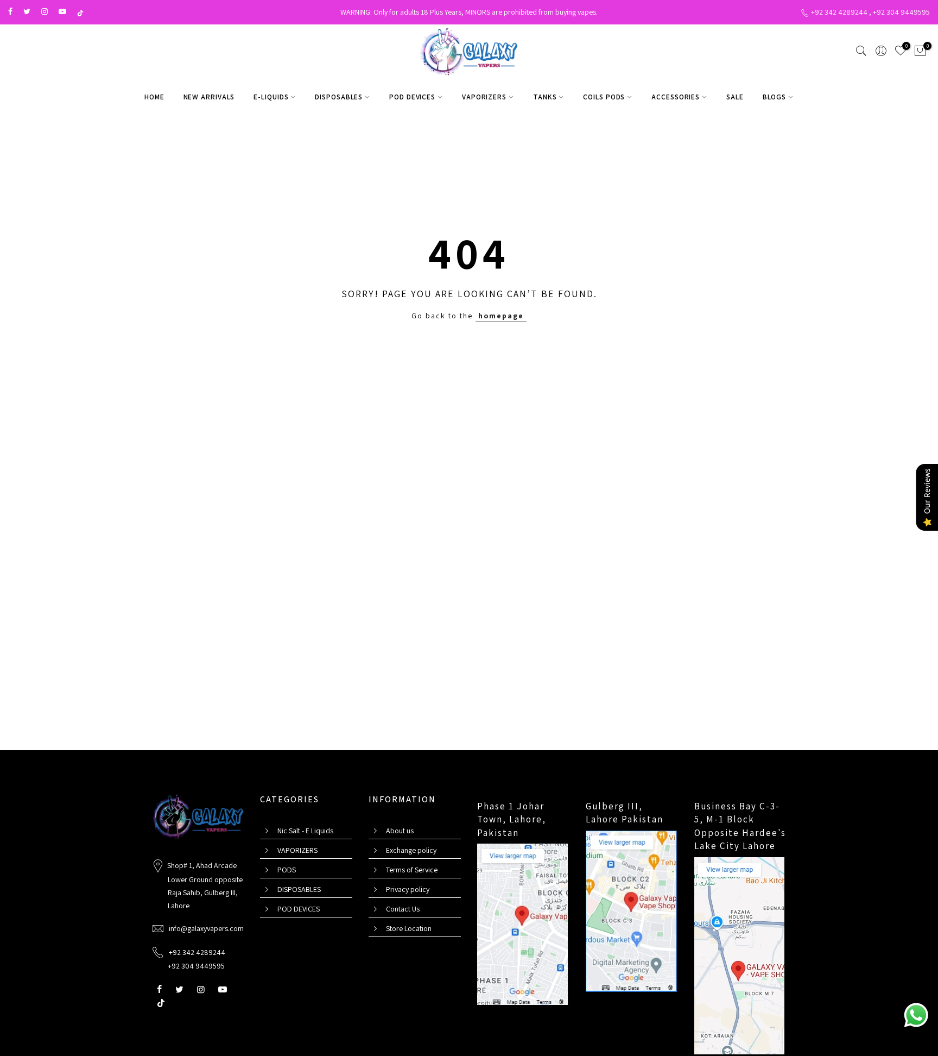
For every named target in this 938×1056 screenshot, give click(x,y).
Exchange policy (411, 850)
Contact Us (403, 909)
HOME (154, 97)
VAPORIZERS (484, 97)
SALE (735, 97)
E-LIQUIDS (270, 97)
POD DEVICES (412, 97)
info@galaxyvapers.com (206, 928)
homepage (501, 315)
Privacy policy (407, 889)
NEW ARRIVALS (209, 97)
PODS (286, 870)
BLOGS (775, 97)
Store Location (409, 928)
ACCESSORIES (675, 97)
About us (400, 830)
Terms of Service (412, 870)
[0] (920, 53)
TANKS (545, 97)
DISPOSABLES (339, 97)
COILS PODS (604, 97)
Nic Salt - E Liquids (305, 830)
